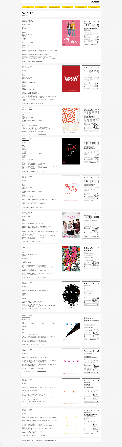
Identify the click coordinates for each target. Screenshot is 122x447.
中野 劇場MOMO (42, 134)
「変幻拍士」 (24, 380)
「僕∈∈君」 (24, 350)
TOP (28, 7)
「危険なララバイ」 (26, 247)
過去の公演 (67, 7)
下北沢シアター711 (42, 241)
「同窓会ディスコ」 (26, 317)
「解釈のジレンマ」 (26, 283)
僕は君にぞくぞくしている (27, 21)
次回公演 (41, 7)
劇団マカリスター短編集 (27, 109)
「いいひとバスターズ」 (27, 410)
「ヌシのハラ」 (25, 177)
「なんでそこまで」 (26, 67)
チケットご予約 (81, 7)
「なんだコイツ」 (25, 140)
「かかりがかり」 (25, 213)
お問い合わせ (94, 7)
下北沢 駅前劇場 (38, 61)
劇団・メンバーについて (54, 7)
